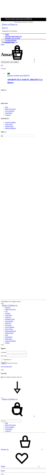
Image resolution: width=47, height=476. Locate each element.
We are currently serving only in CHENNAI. (18, 19)
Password (3, 356)
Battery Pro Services (13, 36)
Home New (8, 323)
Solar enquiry (8, 339)
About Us (7, 307)
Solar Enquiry (11, 40)
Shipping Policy (9, 126)
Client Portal (8, 315)
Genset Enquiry (9, 321)
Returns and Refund (10, 128)
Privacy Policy (9, 124)
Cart (6, 311)
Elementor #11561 (10, 319)
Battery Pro (5, 28)
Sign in (4, 363)
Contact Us (8, 115)
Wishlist (7, 343)
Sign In (3, 470)
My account (8, 325)
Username (3, 352)
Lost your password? (6, 366)
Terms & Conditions (10, 122)
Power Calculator (12, 38)
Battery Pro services (10, 309)
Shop (7, 34)
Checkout (7, 313)
